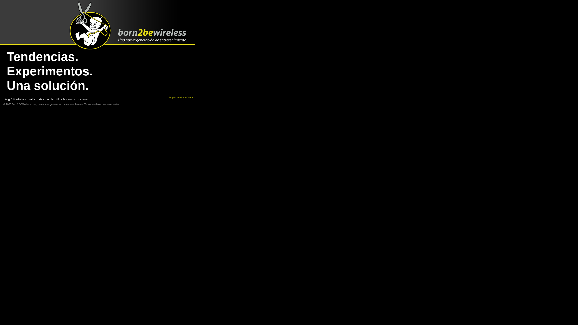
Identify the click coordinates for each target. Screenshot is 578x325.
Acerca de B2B (49, 99)
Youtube (18, 99)
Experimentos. (50, 71)
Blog (7, 99)
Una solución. (48, 86)
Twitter (32, 99)
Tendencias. (42, 57)
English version (176, 97)
